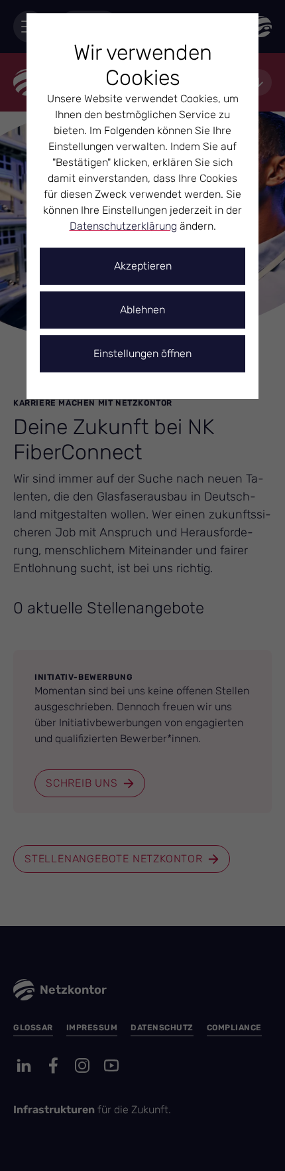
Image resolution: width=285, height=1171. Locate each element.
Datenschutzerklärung (123, 226)
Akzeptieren (143, 266)
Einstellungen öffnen (142, 353)
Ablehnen (142, 309)
